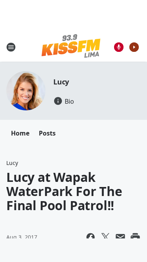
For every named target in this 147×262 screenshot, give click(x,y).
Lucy (61, 81)
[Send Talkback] (118, 47)
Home (20, 133)
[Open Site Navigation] (11, 47)
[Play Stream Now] (134, 47)
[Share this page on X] (105, 237)
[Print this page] (135, 237)
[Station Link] (71, 47)
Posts (47, 133)
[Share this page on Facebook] (90, 237)
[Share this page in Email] (120, 237)
